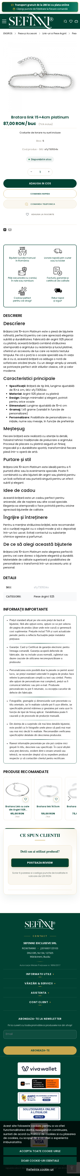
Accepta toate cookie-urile (40, 1151)
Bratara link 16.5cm (48, 806)
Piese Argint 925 (44, 596)
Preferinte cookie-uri (40, 1169)
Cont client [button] (40, 1002)
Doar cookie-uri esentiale (40, 1161)
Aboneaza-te (40, 1050)
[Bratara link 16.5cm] (48, 791)
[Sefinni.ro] (32, 21)
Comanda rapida (40, 193)
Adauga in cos (40, 183)
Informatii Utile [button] (40, 974)
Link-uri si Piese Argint (54, 33)
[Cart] (76, 21)
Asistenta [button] (40, 993)
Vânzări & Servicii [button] (40, 983)
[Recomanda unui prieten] (10, 229)
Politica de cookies (43, 1134)
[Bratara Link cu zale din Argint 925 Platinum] (17, 791)
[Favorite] (71, 21)
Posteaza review (40, 863)
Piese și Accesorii (27, 33)
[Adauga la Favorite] (25, 799)
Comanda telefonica (43, 204)
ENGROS (7, 33)
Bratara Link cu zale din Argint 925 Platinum (17, 808)
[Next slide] (69, 798)
